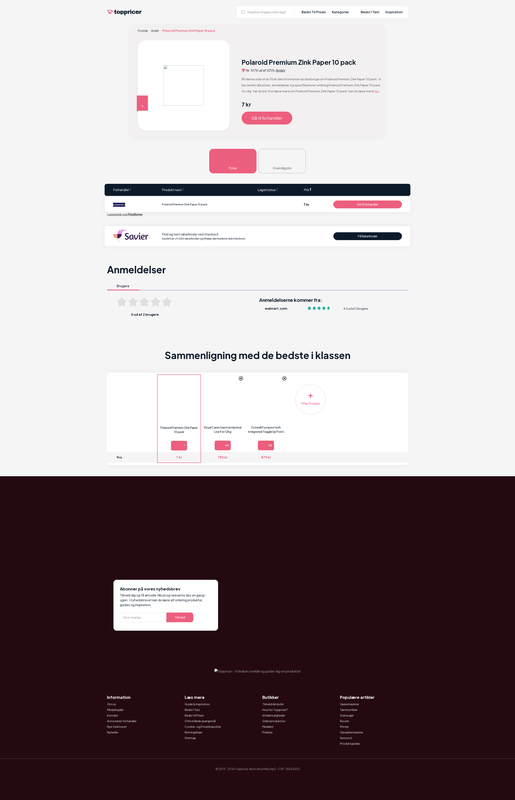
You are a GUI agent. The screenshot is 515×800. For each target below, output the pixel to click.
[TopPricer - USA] (280, 778)
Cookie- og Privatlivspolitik (203, 726)
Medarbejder (115, 710)
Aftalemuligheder (273, 715)
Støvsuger (347, 715)
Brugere (123, 286)
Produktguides (350, 743)
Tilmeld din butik (273, 704)
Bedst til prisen (314, 12)
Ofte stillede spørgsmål (200, 721)
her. (377, 91)
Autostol (346, 738)
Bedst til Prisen (194, 715)
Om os (111, 704)
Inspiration (394, 12)
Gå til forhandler (266, 117)
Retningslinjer (193, 732)
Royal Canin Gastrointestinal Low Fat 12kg (222, 429)
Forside (143, 30)
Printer (344, 726)
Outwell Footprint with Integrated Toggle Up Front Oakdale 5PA (266, 430)
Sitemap (190, 738)
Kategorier (340, 12)
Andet (155, 30)
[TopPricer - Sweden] (268, 778)
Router (344, 721)
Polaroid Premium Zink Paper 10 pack (179, 430)
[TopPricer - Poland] (246, 778)
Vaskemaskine (349, 704)
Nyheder (112, 732)
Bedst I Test (370, 12)
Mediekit (268, 726)
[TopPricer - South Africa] (257, 778)
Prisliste (267, 732)
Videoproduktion (273, 721)
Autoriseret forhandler (122, 721)
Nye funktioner (117, 726)
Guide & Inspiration (197, 704)
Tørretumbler (349, 710)
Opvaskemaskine (351, 732)
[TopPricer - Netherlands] (235, 778)
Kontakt (112, 715)
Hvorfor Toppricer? (275, 710)
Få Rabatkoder (367, 236)
